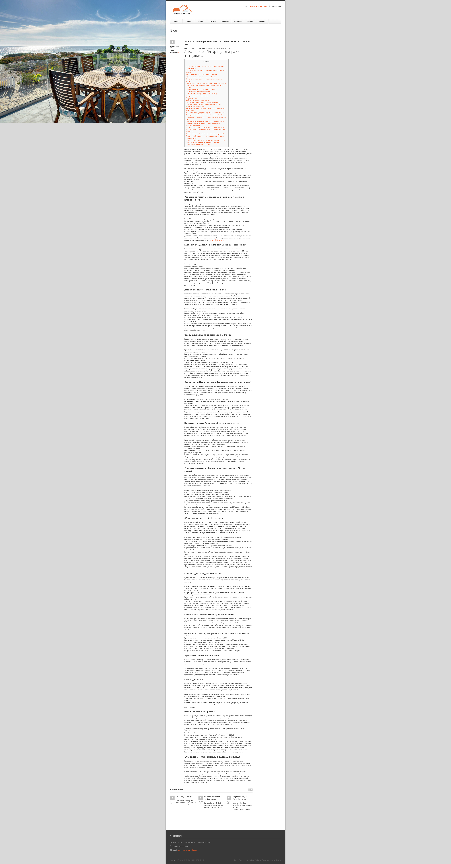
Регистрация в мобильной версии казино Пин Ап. (203, 104)
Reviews (250, 21)
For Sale (213, 21)
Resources (238, 21)
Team (188, 21)
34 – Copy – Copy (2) (184, 797)
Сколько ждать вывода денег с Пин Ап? (199, 92)
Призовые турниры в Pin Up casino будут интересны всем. (206, 83)
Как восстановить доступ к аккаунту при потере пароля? (205, 113)
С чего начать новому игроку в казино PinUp (201, 94)
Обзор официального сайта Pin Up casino (200, 90)
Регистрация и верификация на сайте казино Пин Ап (204, 115)
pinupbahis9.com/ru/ (217, 240)
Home (176, 21)
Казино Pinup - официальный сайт (198, 144)
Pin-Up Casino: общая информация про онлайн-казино (205, 140)
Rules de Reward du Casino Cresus (212, 798)
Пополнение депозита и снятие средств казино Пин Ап (205, 121)
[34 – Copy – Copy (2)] (172, 798)
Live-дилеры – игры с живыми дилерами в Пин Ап (203, 102)
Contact (262, 21)
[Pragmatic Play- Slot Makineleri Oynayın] (229, 798)
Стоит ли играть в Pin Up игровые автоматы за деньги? (205, 134)
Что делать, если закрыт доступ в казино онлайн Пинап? (205, 128)
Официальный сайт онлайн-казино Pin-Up (201, 77)
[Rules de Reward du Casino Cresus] (200, 798)
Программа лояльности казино (197, 96)
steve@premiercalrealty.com (257, 6)
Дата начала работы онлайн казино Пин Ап (201, 75)
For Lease (225, 21)
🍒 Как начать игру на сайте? (196, 106)
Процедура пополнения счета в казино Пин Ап (202, 142)
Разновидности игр (193, 98)
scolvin (177, 48)
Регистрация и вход (193, 125)
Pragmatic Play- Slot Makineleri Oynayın (241, 798)
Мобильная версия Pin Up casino (197, 100)
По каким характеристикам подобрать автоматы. (203, 123)
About (200, 21)
